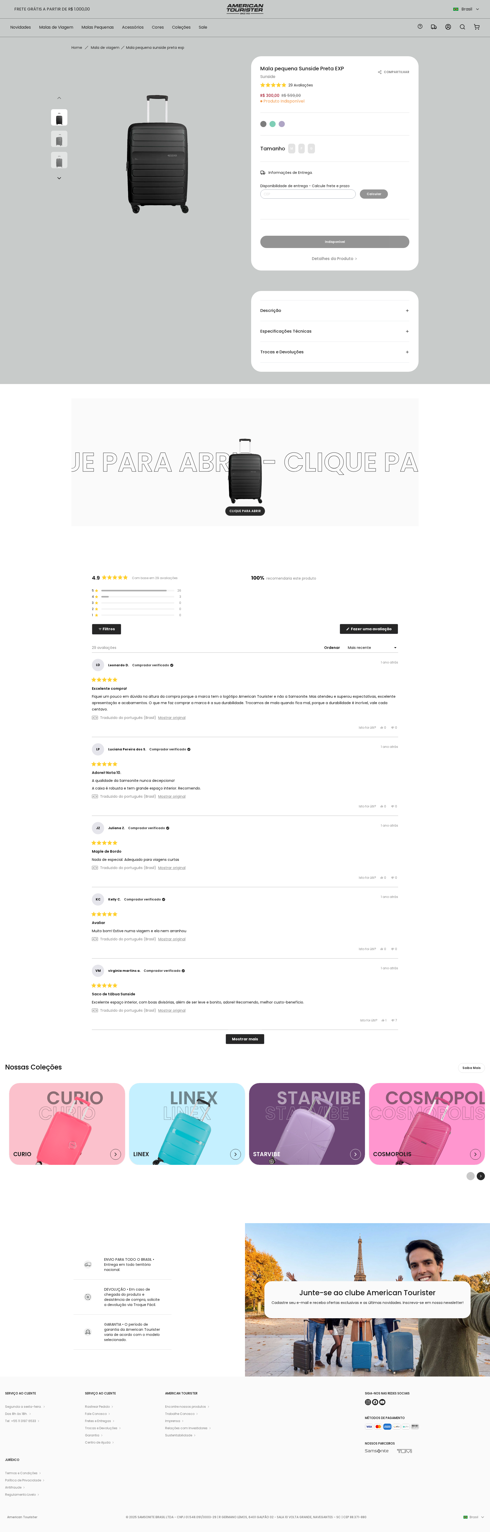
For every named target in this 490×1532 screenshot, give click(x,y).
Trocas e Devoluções (282, 352)
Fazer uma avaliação (374, 630)
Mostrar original (172, 717)
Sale (203, 27)
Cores (158, 27)
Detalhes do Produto (332, 258)
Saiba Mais (471, 1068)
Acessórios (133, 27)
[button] (286, 85)
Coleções (181, 27)
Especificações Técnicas (286, 331)
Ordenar (332, 647)
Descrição (270, 310)
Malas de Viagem (56, 27)
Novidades (20, 27)
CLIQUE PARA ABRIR (245, 511)
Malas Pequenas (97, 27)
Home (76, 47)
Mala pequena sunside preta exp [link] (155, 47)
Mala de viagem (105, 47)
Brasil (466, 9)
